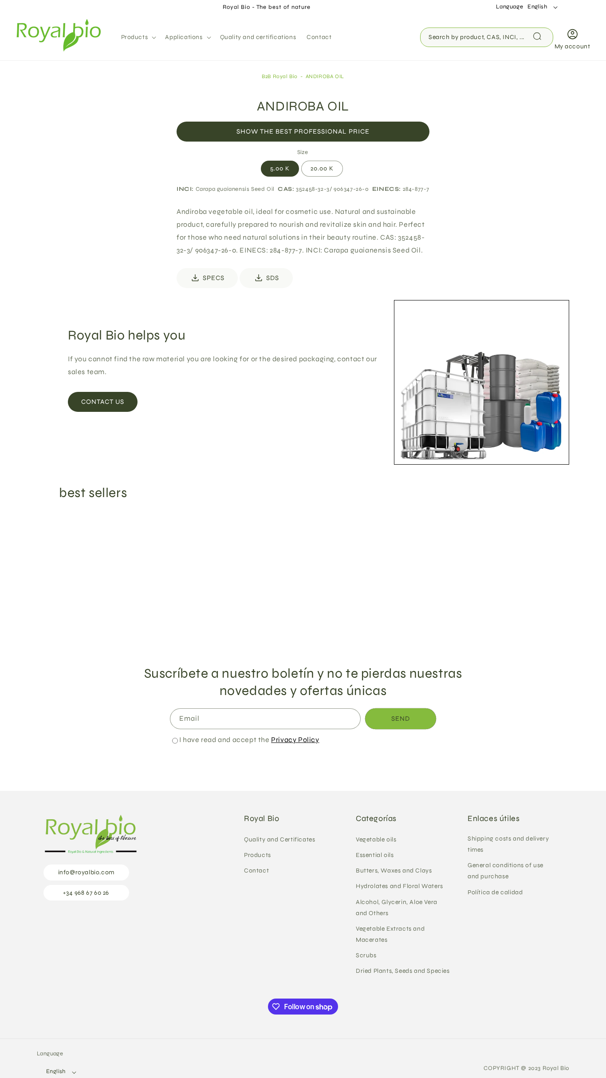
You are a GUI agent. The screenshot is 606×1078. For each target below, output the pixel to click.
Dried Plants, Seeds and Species (403, 971)
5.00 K (280, 168)
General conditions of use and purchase (505, 870)
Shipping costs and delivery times (508, 843)
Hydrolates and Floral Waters (399, 886)
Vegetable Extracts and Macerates (390, 933)
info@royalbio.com (86, 872)
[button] (138, 37)
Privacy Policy (295, 739)
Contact (256, 870)
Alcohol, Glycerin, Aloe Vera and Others (396, 907)
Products (257, 854)
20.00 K (322, 168)
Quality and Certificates (279, 839)
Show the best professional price (303, 131)
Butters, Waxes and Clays (394, 870)
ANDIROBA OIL (325, 76)
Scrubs (366, 955)
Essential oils (375, 854)
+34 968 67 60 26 (86, 892)
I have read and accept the (249, 739)
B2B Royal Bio (280, 76)
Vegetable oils (376, 839)
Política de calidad (495, 892)
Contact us (102, 402)
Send (400, 719)
